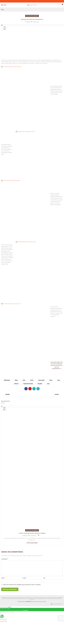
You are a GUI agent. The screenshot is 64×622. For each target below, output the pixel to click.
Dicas (50, 380)
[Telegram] (33, 1)
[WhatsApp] (32, 1)
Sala (48, 383)
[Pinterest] (31, 1)
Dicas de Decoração (32, 15)
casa (23, 380)
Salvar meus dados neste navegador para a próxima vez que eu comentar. (22, 584)
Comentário (4, 559)
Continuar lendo (32, 542)
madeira (6, 259)
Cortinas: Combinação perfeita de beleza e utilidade (32, 533)
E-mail (24, 578)
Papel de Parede (28, 383)
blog (16, 380)
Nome (3, 578)
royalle (40, 383)
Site (44, 578)
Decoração (41, 380)
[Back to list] (32, 394)
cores (31, 380)
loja (58, 380)
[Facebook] (30, 1)
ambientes (7, 380)
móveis (16, 383)
